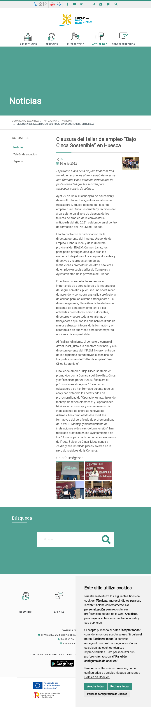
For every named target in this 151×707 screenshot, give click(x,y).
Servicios (52, 44)
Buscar (106, 539)
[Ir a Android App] (62, 663)
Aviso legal (66, 654)
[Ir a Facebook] (67, 4)
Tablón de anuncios (25, 154)
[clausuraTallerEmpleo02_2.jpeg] (70, 490)
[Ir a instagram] (81, 4)
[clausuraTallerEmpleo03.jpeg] (98, 470)
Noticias (67, 121)
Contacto (37, 654)
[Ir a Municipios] (100, 4)
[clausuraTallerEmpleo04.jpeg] (70, 470)
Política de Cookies (97, 677)
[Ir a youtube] (74, 4)
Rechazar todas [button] (119, 686)
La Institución (28, 44)
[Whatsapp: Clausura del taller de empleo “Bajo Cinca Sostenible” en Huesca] (62, 159)
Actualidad (99, 44)
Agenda (18, 161)
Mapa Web (51, 654)
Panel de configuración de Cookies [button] (107, 693)
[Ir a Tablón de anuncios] (108, 4)
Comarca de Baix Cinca (25, 121)
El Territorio (75, 44)
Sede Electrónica (123, 44)
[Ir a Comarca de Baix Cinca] (75, 20)
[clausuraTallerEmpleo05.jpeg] (98, 490)
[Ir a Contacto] (93, 4)
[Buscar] (116, 4)
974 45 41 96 (67, 639)
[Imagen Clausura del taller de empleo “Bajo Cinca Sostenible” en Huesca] (130, 163)
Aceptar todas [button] (95, 686)
